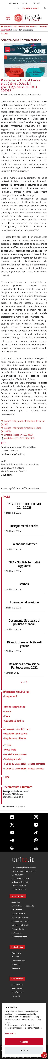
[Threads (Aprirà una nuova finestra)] (12, 848)
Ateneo (7, 26)
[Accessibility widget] (44, 1055)
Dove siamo (7, 475)
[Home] (2, 26)
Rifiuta (24, 1050)
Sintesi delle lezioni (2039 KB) (18, 435)
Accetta (24, 1041)
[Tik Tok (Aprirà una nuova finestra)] (36, 832)
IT (44, 3)
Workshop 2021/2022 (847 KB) (19, 438)
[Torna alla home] (28, 18)
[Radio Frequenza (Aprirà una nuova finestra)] (36, 848)
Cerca (17, 8)
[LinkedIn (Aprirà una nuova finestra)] (36, 825)
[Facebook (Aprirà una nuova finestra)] (12, 817)
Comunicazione (17, 26)
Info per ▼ (13, 3)
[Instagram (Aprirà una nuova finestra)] (36, 817)
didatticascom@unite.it (12, 454)
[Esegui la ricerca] (45, 8)
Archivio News (29, 26)
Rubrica (23, 3)
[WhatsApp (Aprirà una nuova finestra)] (36, 840)
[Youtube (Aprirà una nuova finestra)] (12, 832)
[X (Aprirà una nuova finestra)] (12, 825)
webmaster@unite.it (20, 882)
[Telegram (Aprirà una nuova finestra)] (12, 840)
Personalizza (10, 1033)
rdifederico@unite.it (13, 797)
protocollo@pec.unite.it (20, 878)
